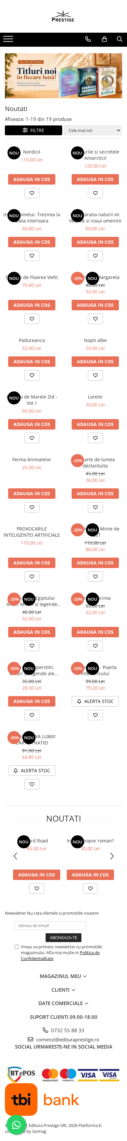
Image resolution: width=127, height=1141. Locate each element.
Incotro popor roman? (90, 841)
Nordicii (31, 152)
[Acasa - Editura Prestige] (63, 16)
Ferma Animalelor (31, 459)
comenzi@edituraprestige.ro (67, 1039)
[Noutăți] (63, 75)
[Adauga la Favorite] (31, 193)
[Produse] (9, 41)
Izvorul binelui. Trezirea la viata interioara (31, 217)
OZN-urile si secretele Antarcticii (95, 155)
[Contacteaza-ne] (88, 39)
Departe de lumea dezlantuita (95, 462)
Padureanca (32, 340)
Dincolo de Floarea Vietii (32, 277)
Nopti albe (95, 340)
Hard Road (36, 841)
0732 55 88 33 (67, 1030)
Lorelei (95, 397)
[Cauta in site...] (119, 39)
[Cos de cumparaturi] (104, 39)
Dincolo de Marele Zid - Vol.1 (32, 400)
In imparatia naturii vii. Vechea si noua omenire (95, 217)
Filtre (36, 130)
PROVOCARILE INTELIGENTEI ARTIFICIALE (32, 532)
